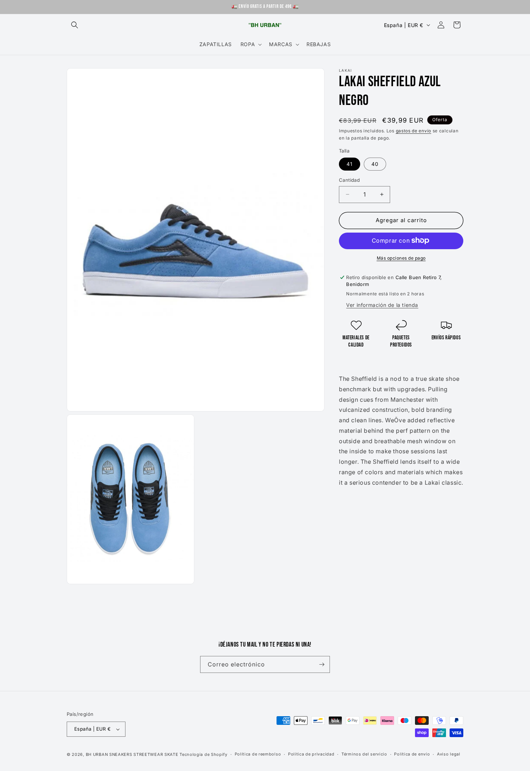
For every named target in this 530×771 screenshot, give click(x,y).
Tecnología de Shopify (204, 754)
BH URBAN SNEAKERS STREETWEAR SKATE (133, 754)
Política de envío (412, 754)
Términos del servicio (364, 754)
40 (375, 164)
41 (349, 164)
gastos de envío (414, 130)
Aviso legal (448, 754)
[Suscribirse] (322, 664)
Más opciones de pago (401, 257)
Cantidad (349, 180)
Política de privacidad (311, 754)
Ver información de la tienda (382, 305)
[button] (75, 25)
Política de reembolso (258, 754)
